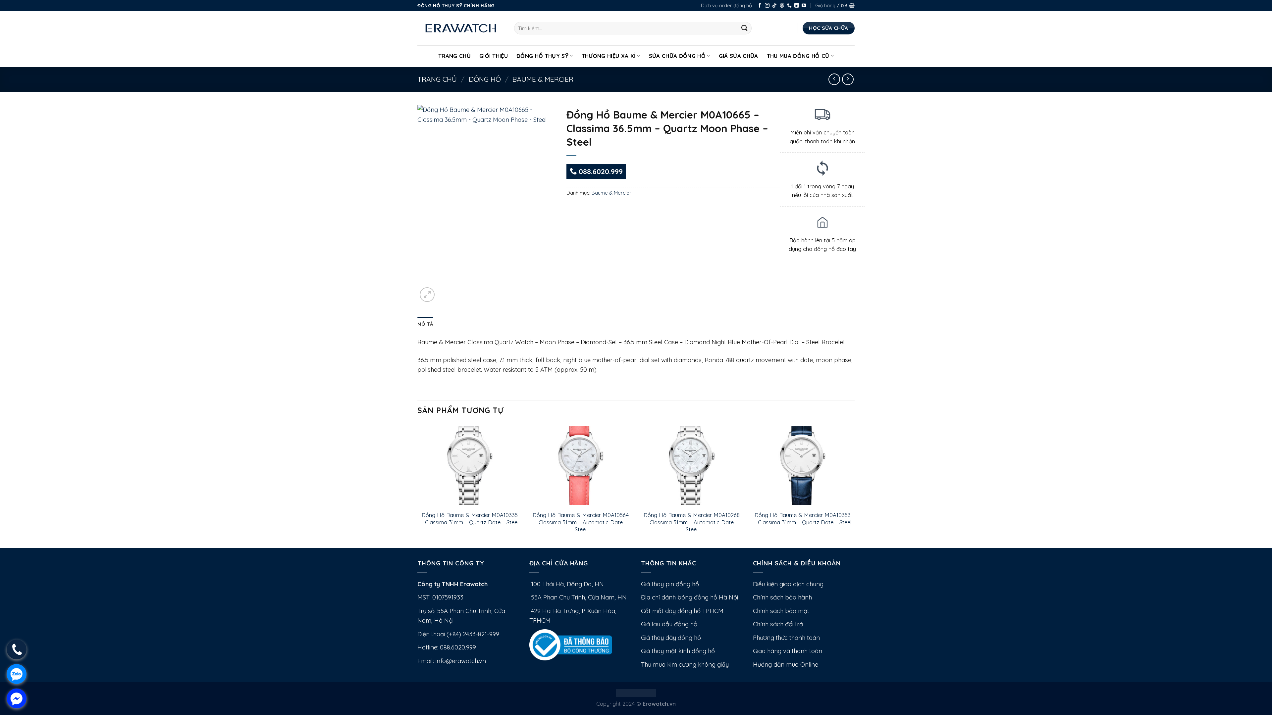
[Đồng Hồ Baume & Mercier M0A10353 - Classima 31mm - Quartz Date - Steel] (802, 465)
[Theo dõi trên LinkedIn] (796, 5)
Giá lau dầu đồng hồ (669, 624)
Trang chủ (437, 79)
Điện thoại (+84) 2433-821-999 (458, 634)
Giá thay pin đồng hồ (670, 584)
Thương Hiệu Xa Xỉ (609, 55)
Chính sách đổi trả (778, 624)
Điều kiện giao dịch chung (788, 584)
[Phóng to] (427, 294)
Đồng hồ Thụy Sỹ (542, 55)
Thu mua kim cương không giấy (685, 664)
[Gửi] (744, 28)
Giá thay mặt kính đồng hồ (678, 651)
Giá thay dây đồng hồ (671, 638)
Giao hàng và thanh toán (787, 651)
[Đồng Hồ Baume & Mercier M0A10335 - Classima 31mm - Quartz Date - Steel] (469, 465)
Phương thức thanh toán (786, 638)
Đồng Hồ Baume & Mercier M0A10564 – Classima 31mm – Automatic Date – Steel (581, 522)
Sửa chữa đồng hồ (677, 55)
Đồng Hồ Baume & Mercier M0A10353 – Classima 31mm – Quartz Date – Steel (802, 518)
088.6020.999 (600, 171)
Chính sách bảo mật (781, 611)
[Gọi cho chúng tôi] (789, 5)
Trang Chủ (454, 55)
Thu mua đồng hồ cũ (798, 55)
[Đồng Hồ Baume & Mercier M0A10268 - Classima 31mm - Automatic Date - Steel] (691, 465)
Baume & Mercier (542, 79)
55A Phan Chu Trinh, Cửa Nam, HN (578, 597)
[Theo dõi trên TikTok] (774, 5)
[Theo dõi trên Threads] (782, 5)
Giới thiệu (493, 55)
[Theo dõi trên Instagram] (767, 5)
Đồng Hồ (485, 79)
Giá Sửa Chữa (738, 55)
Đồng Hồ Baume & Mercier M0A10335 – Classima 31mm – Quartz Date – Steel (469, 518)
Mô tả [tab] (425, 324)
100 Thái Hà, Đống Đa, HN (566, 584)
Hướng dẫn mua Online (785, 664)
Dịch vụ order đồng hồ (726, 5)
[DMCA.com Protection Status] (636, 692)
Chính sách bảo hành (782, 597)
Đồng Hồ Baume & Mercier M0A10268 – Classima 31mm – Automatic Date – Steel (692, 522)
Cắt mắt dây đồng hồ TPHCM (682, 611)
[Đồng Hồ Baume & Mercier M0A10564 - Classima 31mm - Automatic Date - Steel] (580, 465)
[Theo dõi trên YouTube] (804, 5)
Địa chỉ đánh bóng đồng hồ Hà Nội (689, 597)
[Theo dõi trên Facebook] (760, 5)
